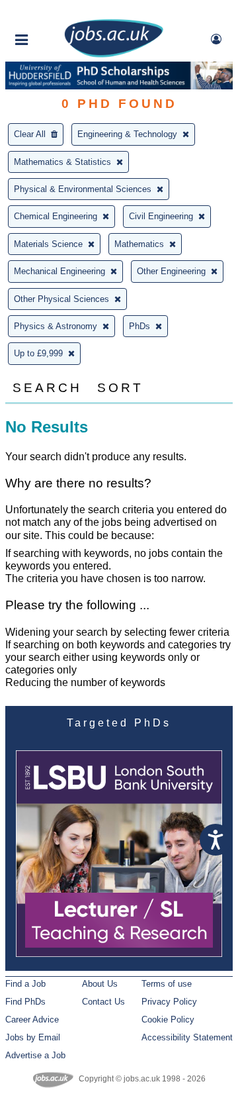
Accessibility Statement (187, 1037)
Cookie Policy (167, 1019)
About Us (100, 984)
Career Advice (32, 1019)
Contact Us (103, 1002)
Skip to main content (52, 11)
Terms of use (166, 984)
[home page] (113, 54)
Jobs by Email (32, 1037)
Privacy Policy (169, 1002)
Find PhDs (25, 1002)
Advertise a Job (35, 1055)
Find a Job (25, 984)
